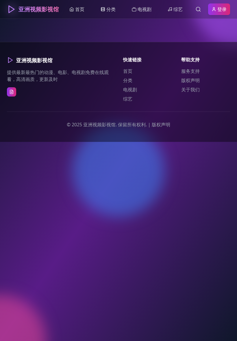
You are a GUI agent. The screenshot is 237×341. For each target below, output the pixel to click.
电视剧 (130, 89)
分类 (127, 80)
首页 (127, 71)
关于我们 (190, 89)
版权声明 (190, 80)
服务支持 (190, 71)
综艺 (127, 99)
